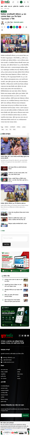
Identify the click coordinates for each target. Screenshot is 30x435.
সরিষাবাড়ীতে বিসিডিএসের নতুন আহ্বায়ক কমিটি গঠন (13, 290)
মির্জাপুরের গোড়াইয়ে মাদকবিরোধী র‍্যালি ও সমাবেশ (17, 223)
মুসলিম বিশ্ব (15, 6)
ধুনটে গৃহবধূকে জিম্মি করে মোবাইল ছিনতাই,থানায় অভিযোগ (17, 168)
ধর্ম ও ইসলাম (3, 378)
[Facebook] (8, 27)
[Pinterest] (20, 27)
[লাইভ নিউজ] (21, 2)
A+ (2, 27)
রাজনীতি (19, 369)
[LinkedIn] (17, 27)
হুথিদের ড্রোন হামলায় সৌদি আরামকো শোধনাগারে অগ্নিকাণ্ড (11, 295)
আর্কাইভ (2, 397)
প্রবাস (18, 376)
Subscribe (25, 415)
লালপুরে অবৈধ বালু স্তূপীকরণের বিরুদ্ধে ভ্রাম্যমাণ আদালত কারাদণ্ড (18, 213)
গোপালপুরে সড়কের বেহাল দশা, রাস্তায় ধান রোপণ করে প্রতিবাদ (14, 280)
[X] (11, 27)
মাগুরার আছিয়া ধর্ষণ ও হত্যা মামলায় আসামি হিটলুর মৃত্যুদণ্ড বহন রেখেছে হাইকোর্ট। (15, 157)
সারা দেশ (10, 6)
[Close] (28, 429)
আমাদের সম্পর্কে (4, 395)
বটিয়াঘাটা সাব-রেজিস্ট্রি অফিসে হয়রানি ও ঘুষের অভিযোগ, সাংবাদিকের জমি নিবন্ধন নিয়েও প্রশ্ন (17, 218)
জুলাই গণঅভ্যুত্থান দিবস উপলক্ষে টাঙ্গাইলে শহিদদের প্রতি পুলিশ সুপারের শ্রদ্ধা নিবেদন (12, 300)
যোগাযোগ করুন (4, 388)
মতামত (18, 378)
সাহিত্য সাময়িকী (4, 372)
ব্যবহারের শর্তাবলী (4, 390)
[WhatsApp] (14, 27)
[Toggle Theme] (18, 2)
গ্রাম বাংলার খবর (4, 369)
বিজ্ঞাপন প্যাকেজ (4, 399)
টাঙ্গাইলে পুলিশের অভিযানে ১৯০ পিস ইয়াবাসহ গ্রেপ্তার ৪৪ (13, 203)
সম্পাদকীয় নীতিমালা (5, 386)
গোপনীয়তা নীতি (4, 393)
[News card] (2, 30)
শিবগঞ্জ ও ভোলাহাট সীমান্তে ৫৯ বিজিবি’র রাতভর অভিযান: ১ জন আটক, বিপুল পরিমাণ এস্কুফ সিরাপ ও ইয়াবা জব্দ (18, 180)
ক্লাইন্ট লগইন (3, 401)
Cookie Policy (8, 429)
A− (4, 27)
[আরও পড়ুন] (28, 134)
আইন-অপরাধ (6, 8)
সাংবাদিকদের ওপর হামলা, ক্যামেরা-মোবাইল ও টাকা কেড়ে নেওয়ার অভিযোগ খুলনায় (17, 173)
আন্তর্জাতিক (21, 6)
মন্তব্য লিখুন (6, 244)
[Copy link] (23, 27)
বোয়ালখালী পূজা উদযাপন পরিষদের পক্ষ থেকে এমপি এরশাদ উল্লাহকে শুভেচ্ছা (13, 285)
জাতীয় (5, 6)
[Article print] (26, 27)
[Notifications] (24, 2)
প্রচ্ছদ (2, 6)
